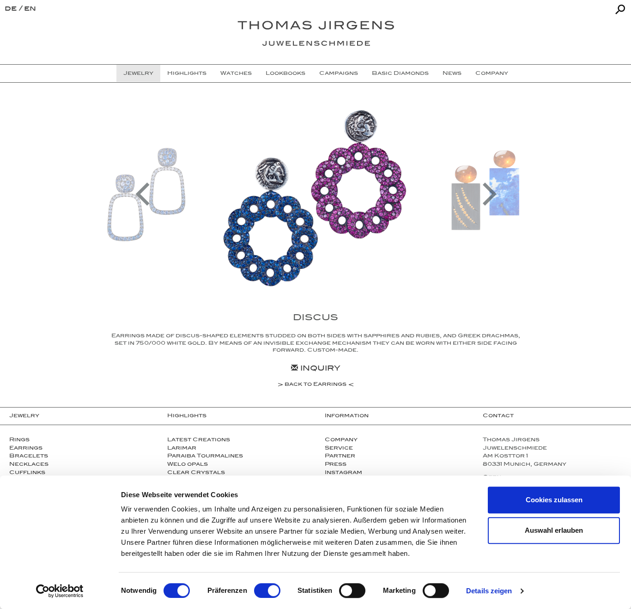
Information (347, 416)
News (452, 74)
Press (335, 465)
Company (491, 74)
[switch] (267, 590)
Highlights (186, 74)
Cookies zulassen (554, 500)
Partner (340, 456)
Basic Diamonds (400, 74)
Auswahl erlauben (554, 530)
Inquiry (319, 369)
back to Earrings (315, 385)
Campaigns (338, 74)
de (12, 9)
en (30, 9)
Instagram (343, 473)
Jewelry (138, 74)
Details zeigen (489, 591)
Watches (236, 74)
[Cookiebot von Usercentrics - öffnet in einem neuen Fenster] (59, 591)
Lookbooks (285, 74)
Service (339, 449)
